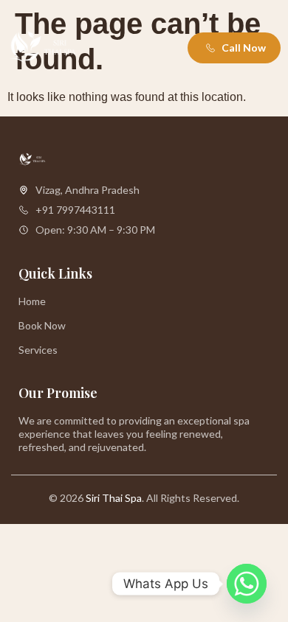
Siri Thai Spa (114, 498)
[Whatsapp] (247, 584)
